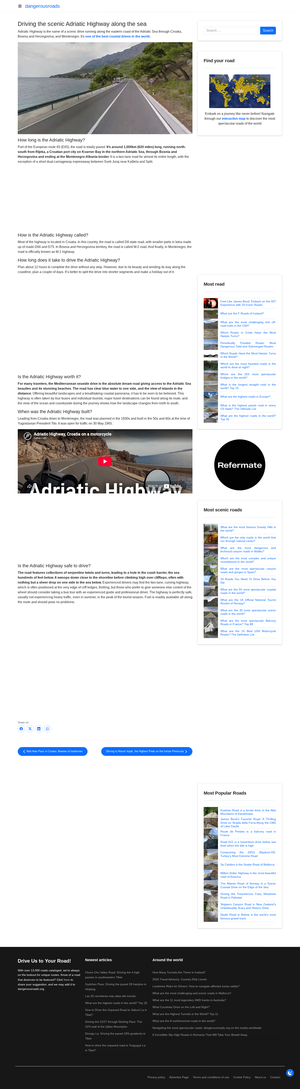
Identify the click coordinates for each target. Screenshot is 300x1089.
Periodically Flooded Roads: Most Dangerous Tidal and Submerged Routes (248, 344)
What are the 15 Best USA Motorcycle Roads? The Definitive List (248, 632)
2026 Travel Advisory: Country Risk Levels (179, 979)
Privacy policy (156, 1077)
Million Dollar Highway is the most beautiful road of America (248, 874)
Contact (275, 1077)
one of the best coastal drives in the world (117, 36)
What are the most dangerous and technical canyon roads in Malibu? (248, 549)
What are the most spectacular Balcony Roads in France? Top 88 (248, 622)
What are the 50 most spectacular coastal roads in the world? (248, 591)
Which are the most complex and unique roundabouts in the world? (248, 560)
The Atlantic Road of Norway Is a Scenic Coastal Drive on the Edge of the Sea (248, 885)
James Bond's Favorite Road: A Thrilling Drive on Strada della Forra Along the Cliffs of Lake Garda (248, 822)
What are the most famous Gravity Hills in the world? (248, 528)
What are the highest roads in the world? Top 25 (248, 417)
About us (260, 1077)
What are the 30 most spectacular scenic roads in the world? (248, 612)
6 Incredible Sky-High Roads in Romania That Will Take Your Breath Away (199, 1034)
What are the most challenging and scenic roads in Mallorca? (191, 993)
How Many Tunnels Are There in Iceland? (179, 972)
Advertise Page (179, 1077)
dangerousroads (42, 6)
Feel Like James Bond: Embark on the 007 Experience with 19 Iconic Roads (248, 303)
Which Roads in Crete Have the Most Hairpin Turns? (248, 334)
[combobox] (232, 30)
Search (268, 30)
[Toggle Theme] (290, 1073)
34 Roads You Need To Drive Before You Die (248, 580)
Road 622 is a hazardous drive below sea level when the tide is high (248, 843)
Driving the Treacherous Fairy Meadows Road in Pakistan (248, 895)
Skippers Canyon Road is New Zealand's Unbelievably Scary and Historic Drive (248, 906)
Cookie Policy (242, 1077)
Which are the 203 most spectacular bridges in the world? (248, 376)
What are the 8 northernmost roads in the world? (183, 1021)
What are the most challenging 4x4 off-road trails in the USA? (248, 324)
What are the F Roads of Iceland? (242, 313)
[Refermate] (239, 464)
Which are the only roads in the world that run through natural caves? (248, 539)
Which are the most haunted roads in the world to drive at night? (248, 365)
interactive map (234, 118)
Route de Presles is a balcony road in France (248, 833)
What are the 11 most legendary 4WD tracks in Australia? (189, 1000)
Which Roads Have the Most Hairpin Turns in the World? (248, 355)
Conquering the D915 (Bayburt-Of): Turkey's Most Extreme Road (248, 854)
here (67, 979)
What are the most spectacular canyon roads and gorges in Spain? (248, 570)
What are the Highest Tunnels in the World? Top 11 (185, 1014)
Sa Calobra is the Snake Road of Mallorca (247, 864)
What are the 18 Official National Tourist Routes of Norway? (248, 601)
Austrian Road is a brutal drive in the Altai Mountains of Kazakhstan (248, 812)
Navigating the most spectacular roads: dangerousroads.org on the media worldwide (206, 1027)
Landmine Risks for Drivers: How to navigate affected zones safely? (196, 986)
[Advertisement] (105, 197)
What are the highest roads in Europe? (245, 396)
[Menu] (21, 6)
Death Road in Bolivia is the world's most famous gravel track (248, 916)
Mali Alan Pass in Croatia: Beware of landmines (54, 751)
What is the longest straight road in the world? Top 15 (248, 386)
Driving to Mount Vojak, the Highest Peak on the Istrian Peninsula (145, 751)
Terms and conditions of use (211, 1077)
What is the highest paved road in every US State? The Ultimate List (248, 407)
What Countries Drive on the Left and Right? (181, 1007)
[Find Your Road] (239, 91)
